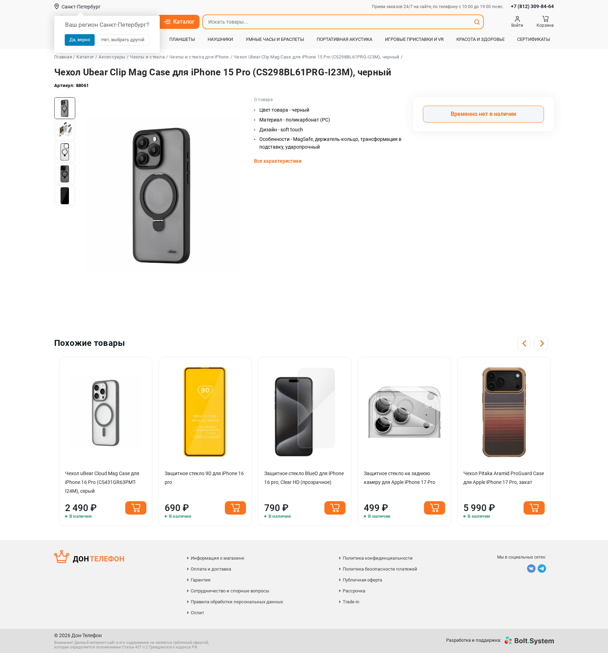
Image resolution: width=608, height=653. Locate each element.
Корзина (545, 25)
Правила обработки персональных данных (237, 601)
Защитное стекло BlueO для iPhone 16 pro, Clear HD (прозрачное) (304, 478)
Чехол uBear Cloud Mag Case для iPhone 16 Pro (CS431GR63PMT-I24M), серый (102, 482)
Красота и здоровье (480, 39)
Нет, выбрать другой (123, 39)
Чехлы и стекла (147, 57)
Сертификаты (533, 39)
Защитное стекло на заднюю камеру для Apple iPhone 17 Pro (399, 478)
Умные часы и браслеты (275, 39)
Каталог (184, 21)
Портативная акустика (344, 39)
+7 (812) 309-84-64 (532, 6)
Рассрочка (354, 590)
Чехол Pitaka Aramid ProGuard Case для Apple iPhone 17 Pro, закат (503, 478)
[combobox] (336, 22)
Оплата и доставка (211, 569)
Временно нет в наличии (483, 114)
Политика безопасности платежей (380, 569)
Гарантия (200, 580)
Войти (517, 25)
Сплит (197, 612)
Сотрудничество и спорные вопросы (230, 590)
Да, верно (79, 39)
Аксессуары (112, 57)
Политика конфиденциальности (378, 558)
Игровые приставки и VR (414, 39)
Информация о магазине (217, 558)
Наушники (220, 39)
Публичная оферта (362, 580)
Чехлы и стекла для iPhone (199, 57)
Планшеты (182, 39)
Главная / (64, 57)
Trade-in (351, 601)
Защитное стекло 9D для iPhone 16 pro (204, 478)
